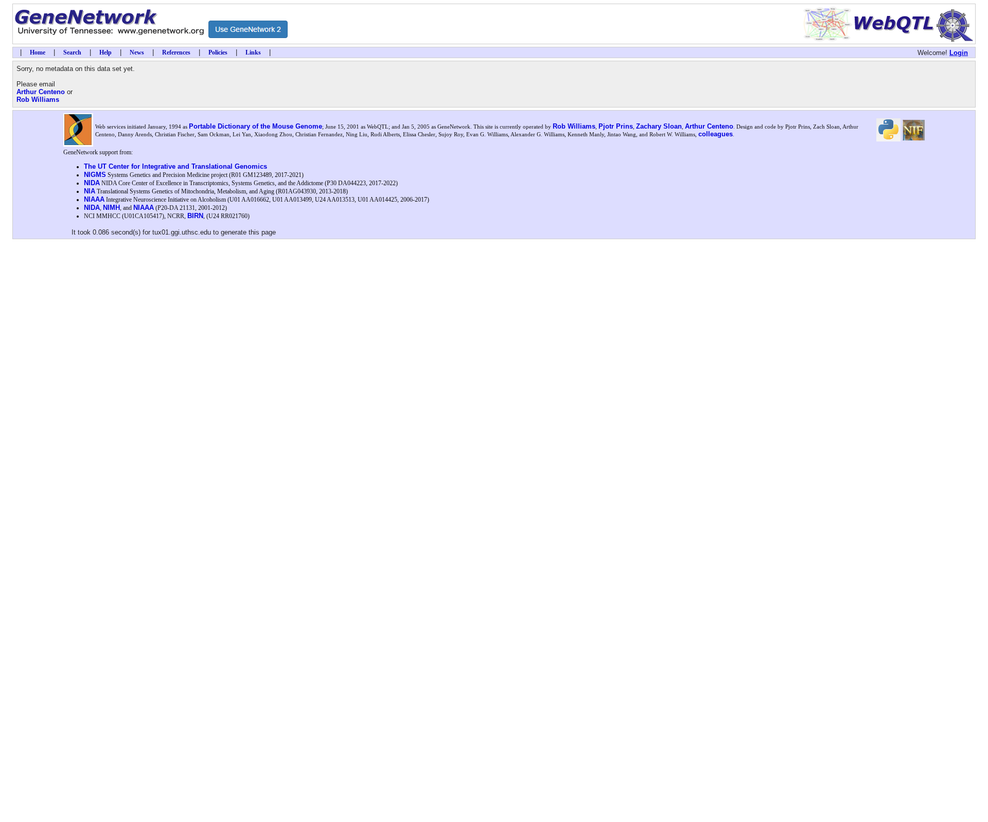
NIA (89, 191)
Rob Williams (37, 99)
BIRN (195, 216)
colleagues (715, 134)
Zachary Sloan (659, 126)
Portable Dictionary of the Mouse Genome (255, 126)
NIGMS (95, 174)
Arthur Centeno (40, 92)
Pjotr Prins (615, 126)
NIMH (111, 207)
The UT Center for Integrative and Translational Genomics (175, 166)
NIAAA (94, 199)
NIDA (92, 183)
